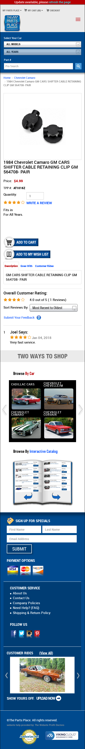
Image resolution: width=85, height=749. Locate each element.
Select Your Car (13, 38)
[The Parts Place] (12, 23)
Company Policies (26, 603)
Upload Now (45, 698)
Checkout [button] (54, 10)
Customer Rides (44, 266)
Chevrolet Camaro (24, 77)
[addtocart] (21, 242)
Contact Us (21, 598)
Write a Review (39, 203)
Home (6, 77)
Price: (13, 181)
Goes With (26, 266)
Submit (19, 549)
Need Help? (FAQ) (26, 607)
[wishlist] (27, 254)
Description (11, 266)
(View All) (46, 652)
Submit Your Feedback (19, 317)
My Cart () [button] (34, 10)
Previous (8, 126)
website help (13, 725)
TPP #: (14, 188)
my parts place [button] (11, 10)
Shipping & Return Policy (32, 612)
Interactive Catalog (43, 451)
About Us (20, 593)
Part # (7, 60)
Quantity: (10, 194)
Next (77, 126)
